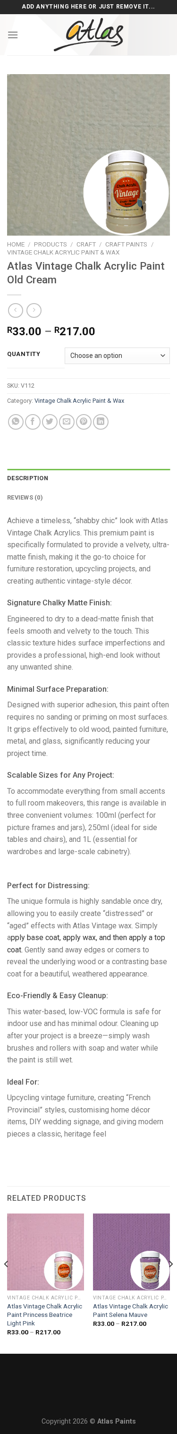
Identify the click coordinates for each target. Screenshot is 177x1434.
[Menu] (12, 34)
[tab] (88, 478)
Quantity (24, 354)
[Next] (170, 1283)
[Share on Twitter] (50, 422)
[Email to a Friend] (67, 422)
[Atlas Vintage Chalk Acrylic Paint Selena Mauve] (131, 1251)
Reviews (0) (25, 497)
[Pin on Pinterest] (84, 422)
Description (27, 478)
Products (50, 244)
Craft (86, 244)
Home (16, 244)
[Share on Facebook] (33, 422)
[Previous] (6, 1283)
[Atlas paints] (88, 34)
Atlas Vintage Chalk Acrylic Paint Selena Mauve (130, 1310)
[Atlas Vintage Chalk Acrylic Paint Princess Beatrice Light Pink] (45, 1251)
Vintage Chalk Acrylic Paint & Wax (63, 252)
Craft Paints (126, 244)
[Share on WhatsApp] (16, 422)
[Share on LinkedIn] (101, 422)
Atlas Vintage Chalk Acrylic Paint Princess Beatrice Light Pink (44, 1314)
